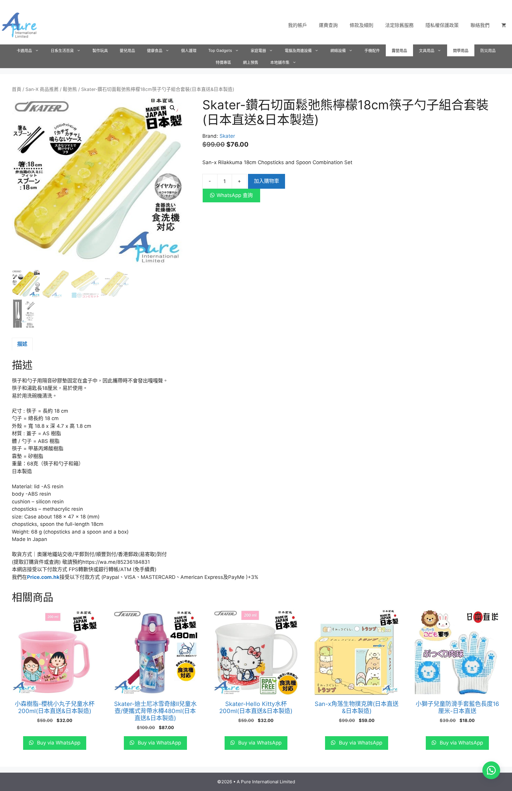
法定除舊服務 (399, 25)
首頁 (16, 89)
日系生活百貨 (62, 50)
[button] (172, 108)
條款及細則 (361, 25)
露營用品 (399, 50)
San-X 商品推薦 (42, 89)
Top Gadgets (220, 50)
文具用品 (426, 50)
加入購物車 (266, 181)
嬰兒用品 (127, 50)
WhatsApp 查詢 (235, 195)
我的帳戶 (297, 25)
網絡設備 (338, 50)
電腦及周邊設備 (298, 50)
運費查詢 (328, 25)
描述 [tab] (22, 344)
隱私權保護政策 (442, 25)
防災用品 (488, 50)
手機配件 (372, 50)
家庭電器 (258, 50)
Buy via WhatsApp (58, 743)
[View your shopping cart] (503, 25)
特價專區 (223, 62)
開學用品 (460, 50)
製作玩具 (100, 50)
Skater (227, 136)
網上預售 (250, 62)
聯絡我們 (480, 25)
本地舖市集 (279, 62)
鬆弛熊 (70, 89)
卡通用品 (24, 50)
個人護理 (188, 50)
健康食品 (154, 50)
